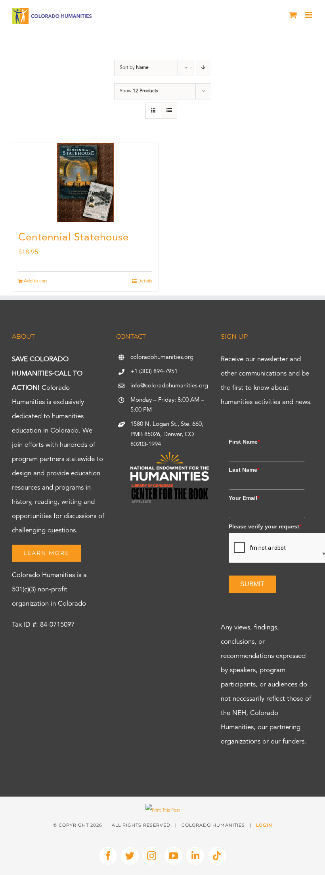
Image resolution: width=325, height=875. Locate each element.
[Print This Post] (162, 810)
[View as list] (169, 110)
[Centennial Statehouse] (85, 182)
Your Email (244, 498)
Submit (252, 584)
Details (145, 281)
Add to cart (35, 281)
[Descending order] (203, 68)
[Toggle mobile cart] (293, 15)
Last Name (244, 470)
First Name (244, 441)
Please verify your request (265, 526)
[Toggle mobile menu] (309, 15)
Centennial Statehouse (73, 238)
